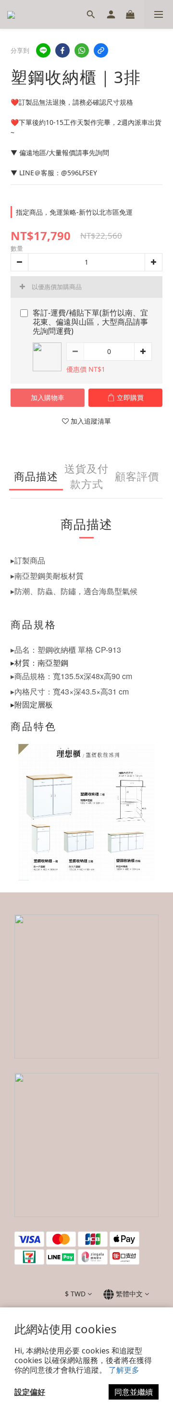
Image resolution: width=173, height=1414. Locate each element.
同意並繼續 (133, 1392)
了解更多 (124, 1370)
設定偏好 (29, 1392)
